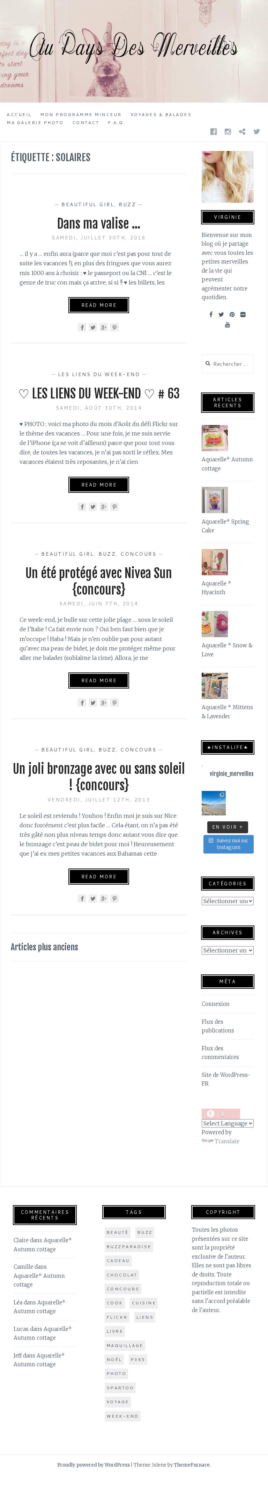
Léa (18, 1302)
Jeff (18, 1355)
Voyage (117, 1402)
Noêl (114, 1359)
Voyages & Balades (161, 114)
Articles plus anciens (44, 947)
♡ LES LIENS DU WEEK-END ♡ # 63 (99, 394)
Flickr (117, 1317)
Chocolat (121, 1275)
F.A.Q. (116, 122)
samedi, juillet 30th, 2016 (99, 237)
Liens (145, 1317)
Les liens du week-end (99, 374)
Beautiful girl (87, 204)
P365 (138, 1359)
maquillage (124, 1345)
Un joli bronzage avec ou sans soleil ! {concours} (99, 777)
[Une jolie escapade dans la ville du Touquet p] (214, 803)
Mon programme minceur (81, 114)
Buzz (127, 204)
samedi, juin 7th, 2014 (99, 603)
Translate (227, 1141)
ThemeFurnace (192, 1465)
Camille (23, 1266)
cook (114, 1303)
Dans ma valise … (99, 224)
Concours (138, 553)
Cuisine (144, 1303)
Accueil (19, 114)
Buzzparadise (128, 1247)
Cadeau (118, 1260)
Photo (116, 1373)
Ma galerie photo (35, 122)
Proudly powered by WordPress (93, 1465)
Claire (21, 1240)
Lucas (21, 1329)
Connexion (216, 1004)
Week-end (122, 1416)
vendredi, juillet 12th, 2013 (98, 799)
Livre (115, 1331)
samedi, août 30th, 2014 (99, 407)
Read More (99, 305)
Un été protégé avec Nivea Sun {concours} (98, 582)
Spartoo (120, 1388)
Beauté (117, 1232)
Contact (85, 122)
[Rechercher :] (228, 364)
